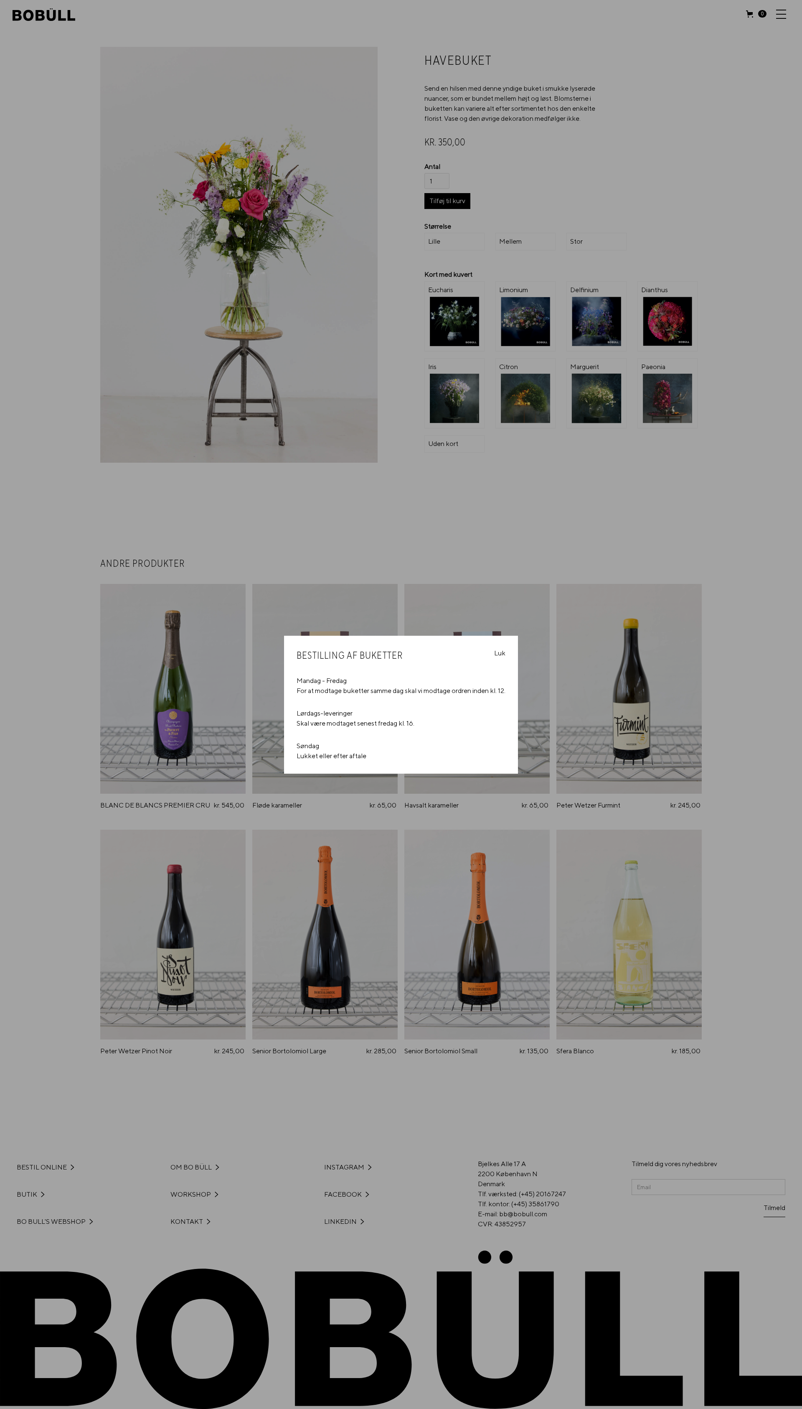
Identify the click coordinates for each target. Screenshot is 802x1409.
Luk (499, 653)
